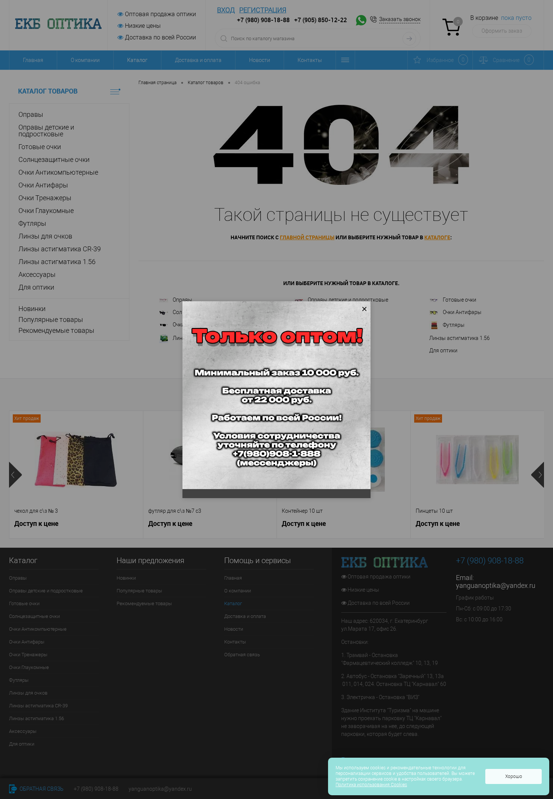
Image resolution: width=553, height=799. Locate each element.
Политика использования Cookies (371, 784)
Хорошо (513, 776)
